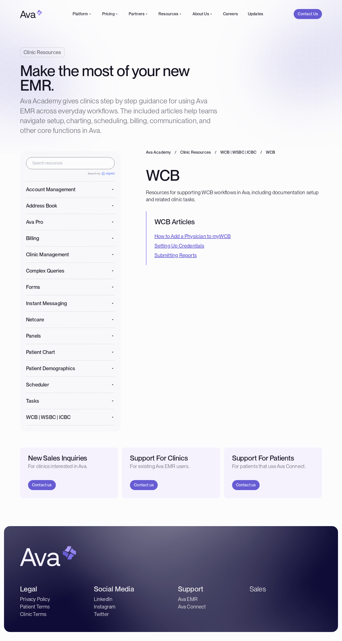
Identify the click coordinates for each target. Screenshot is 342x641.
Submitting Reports (175, 255)
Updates (255, 14)
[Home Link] (31, 14)
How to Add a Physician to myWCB (192, 236)
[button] (70, 189)
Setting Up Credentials (179, 246)
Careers (230, 14)
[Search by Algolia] (101, 173)
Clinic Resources (195, 152)
